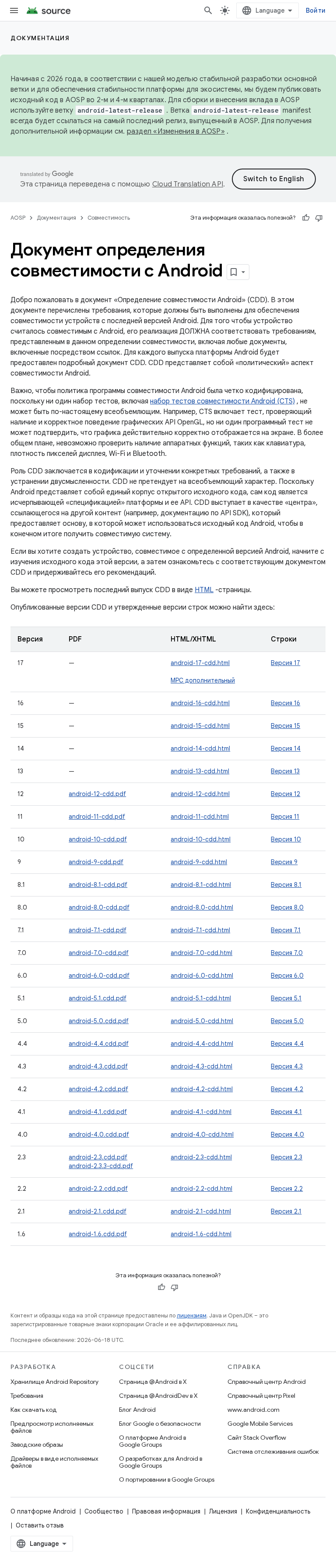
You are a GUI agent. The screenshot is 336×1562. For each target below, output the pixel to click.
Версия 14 (286, 748)
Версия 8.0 (287, 907)
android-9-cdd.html (199, 862)
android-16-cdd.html (200, 703)
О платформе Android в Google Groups (152, 1441)
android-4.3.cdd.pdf (98, 1066)
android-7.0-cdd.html (201, 953)
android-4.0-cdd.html (202, 1134)
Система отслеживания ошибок (273, 1451)
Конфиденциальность (278, 1511)
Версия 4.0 (287, 1134)
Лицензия (223, 1511)
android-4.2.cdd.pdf (98, 1089)
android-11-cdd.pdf (97, 817)
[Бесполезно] (319, 217)
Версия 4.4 (287, 1044)
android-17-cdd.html (200, 663)
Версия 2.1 (286, 1211)
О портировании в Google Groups (166, 1479)
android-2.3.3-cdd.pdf (101, 1166)
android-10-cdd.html (201, 839)
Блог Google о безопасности (160, 1424)
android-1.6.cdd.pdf (98, 1234)
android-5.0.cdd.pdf (99, 1021)
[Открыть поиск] (208, 10)
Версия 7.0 (287, 953)
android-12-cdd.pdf (97, 794)
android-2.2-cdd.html (201, 1189)
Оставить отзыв (40, 1525)
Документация (40, 38)
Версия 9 (284, 862)
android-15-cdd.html (200, 726)
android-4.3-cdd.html (201, 1066)
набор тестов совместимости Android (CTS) (222, 401)
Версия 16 (285, 703)
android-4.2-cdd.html (202, 1089)
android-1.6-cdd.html (201, 1234)
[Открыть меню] (14, 10)
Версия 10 (286, 839)
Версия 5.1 (286, 998)
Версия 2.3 (286, 1157)
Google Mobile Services (260, 1424)
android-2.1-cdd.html (201, 1211)
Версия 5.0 (287, 1021)
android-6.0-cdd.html (202, 975)
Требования (26, 1396)
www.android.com (254, 1410)
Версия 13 (285, 771)
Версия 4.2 (287, 1089)
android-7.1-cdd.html (200, 930)
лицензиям (191, 1315)
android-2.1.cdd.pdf (97, 1211)
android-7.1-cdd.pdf (97, 930)
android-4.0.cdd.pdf (99, 1134)
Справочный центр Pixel (261, 1396)
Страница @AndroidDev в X (158, 1396)
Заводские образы (36, 1444)
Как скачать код (33, 1410)
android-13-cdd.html (200, 771)
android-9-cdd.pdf (96, 862)
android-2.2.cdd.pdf (98, 1189)
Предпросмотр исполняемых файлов (52, 1427)
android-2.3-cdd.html (201, 1157)
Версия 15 (285, 726)
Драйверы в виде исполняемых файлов (54, 1462)
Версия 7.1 (286, 930)
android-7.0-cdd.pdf (99, 953)
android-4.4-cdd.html (202, 1044)
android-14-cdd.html (200, 748)
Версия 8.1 (286, 885)
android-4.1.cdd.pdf (98, 1112)
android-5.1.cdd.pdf (97, 998)
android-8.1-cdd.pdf (98, 885)
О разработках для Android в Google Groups (160, 1462)
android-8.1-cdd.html (201, 885)
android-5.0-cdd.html (202, 1021)
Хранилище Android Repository (54, 1382)
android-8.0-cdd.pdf (99, 907)
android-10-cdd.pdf (98, 839)
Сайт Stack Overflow (257, 1437)
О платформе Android (43, 1511)
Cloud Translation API (187, 184)
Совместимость (109, 217)
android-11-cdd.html (200, 817)
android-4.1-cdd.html (201, 1112)
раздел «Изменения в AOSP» (176, 131)
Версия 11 (285, 817)
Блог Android (137, 1410)
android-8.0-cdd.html (202, 907)
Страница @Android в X (153, 1382)
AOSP (17, 217)
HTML (204, 590)
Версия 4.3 (287, 1066)
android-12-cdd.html (200, 794)
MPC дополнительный (203, 680)
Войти (316, 10)
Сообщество (103, 1511)
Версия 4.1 (286, 1112)
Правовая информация (166, 1511)
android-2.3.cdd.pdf (98, 1157)
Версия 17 (285, 663)
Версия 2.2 (287, 1189)
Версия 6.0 (287, 975)
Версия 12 (285, 794)
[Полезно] (305, 217)
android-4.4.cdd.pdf (99, 1044)
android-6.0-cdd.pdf (99, 975)
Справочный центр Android (267, 1382)
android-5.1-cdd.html (201, 998)
